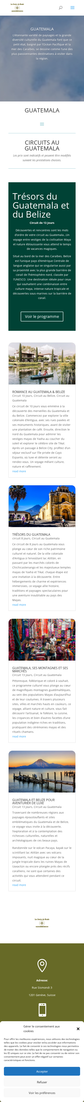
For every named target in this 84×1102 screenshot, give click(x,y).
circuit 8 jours (21, 538)
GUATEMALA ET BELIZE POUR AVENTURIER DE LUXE (33, 801)
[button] (78, 1029)
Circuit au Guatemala (46, 538)
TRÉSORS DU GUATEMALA (31, 534)
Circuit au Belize (44, 396)
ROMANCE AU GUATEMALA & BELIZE (38, 392)
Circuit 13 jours (22, 675)
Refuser (42, 1082)
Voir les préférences (42, 1093)
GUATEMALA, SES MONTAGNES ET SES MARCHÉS (40, 669)
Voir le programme (42, 316)
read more (19, 471)
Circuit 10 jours (22, 396)
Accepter (42, 1071)
